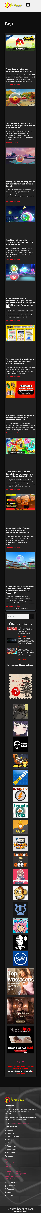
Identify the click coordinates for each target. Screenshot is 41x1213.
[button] (28, 5)
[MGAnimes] (20, 728)
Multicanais (9, 1162)
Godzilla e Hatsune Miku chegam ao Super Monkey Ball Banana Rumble (19, 242)
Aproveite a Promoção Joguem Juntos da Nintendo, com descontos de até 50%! (20, 417)
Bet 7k (7, 1169)
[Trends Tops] (20, 811)
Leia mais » (22, 636)
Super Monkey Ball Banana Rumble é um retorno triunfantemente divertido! (18, 530)
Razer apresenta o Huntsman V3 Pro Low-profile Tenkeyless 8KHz (26, 640)
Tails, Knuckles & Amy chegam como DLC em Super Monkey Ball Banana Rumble (20, 361)
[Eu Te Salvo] (20, 794)
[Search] (31, 616)
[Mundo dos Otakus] (20, 877)
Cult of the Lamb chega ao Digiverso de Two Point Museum (26, 629)
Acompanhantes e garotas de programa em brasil (16, 1175)
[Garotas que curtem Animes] (20, 926)
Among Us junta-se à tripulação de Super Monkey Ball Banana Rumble (20, 183)
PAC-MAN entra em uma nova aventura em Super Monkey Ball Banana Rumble (20, 125)
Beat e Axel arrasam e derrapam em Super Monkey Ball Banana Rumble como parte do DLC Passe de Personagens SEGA (20, 302)
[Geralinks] (20, 778)
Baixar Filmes (10, 1178)
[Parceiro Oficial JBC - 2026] (20, 686)
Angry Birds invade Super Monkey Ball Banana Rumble (19, 70)
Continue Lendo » (13, 84)
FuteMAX (8, 1159)
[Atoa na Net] (20, 761)
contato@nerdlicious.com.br (19, 1123)
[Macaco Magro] (20, 893)
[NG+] (20, 959)
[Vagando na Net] (20, 844)
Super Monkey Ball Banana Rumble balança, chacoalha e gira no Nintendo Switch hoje (19, 474)
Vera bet (8, 1164)
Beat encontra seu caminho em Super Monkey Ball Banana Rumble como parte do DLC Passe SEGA (20, 589)
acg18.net (20, 1061)
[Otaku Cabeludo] (20, 942)
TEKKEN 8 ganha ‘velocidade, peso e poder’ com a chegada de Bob (26, 651)
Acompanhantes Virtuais (14, 1171)
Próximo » (24, 608)
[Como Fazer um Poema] (20, 909)
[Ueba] (20, 827)
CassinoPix (9, 1167)
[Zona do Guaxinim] (20, 712)
